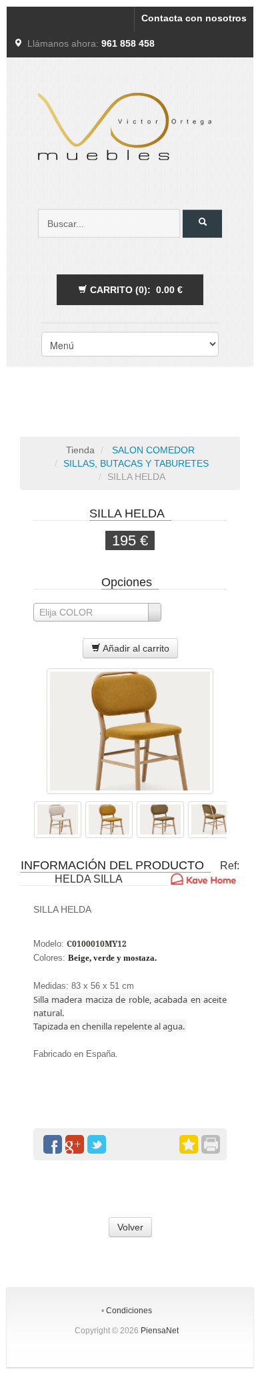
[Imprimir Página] (210, 1144)
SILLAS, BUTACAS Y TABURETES (136, 463)
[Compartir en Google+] (74, 1144)
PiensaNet (160, 1330)
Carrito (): (135, 289)
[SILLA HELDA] (130, 731)
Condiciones (129, 1310)
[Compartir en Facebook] (52, 1144)
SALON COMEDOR (152, 450)
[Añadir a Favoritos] (188, 1144)
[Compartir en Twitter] (96, 1144)
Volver (130, 1227)
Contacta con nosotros (194, 18)
